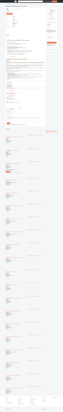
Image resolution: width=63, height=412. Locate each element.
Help (6, 400)
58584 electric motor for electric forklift (11, 271)
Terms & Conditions (20, 399)
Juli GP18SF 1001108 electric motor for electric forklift (13, 163)
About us (7, 399)
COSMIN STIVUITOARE (9, 84)
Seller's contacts (8, 401)
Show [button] (11, 93)
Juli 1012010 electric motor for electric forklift (12, 284)
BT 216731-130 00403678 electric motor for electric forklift (14, 336)
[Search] (18, 1)
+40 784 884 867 (14, 93)
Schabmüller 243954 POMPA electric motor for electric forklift (14, 349)
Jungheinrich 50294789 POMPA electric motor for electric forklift (14, 231)
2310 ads (10, 85)
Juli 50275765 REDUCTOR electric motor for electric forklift (14, 388)
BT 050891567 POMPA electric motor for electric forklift (13, 218)
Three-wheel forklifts (48, 131)
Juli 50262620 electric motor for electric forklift (12, 150)
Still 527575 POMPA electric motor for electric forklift (13, 362)
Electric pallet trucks (53, 131)
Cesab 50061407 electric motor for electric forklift (12, 323)
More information (49, 23)
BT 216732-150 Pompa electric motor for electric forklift (13, 375)
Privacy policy (19, 400)
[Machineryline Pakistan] (9, 1)
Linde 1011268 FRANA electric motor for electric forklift (13, 310)
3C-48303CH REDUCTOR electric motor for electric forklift (14, 257)
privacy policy (16, 124)
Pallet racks (47, 132)
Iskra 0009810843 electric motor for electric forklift (13, 244)
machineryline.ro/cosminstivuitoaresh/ (11, 95)
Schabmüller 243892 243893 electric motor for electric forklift (14, 205)
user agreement (20, 124)
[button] (43, 6)
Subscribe (8, 171)
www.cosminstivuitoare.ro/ (10, 96)
